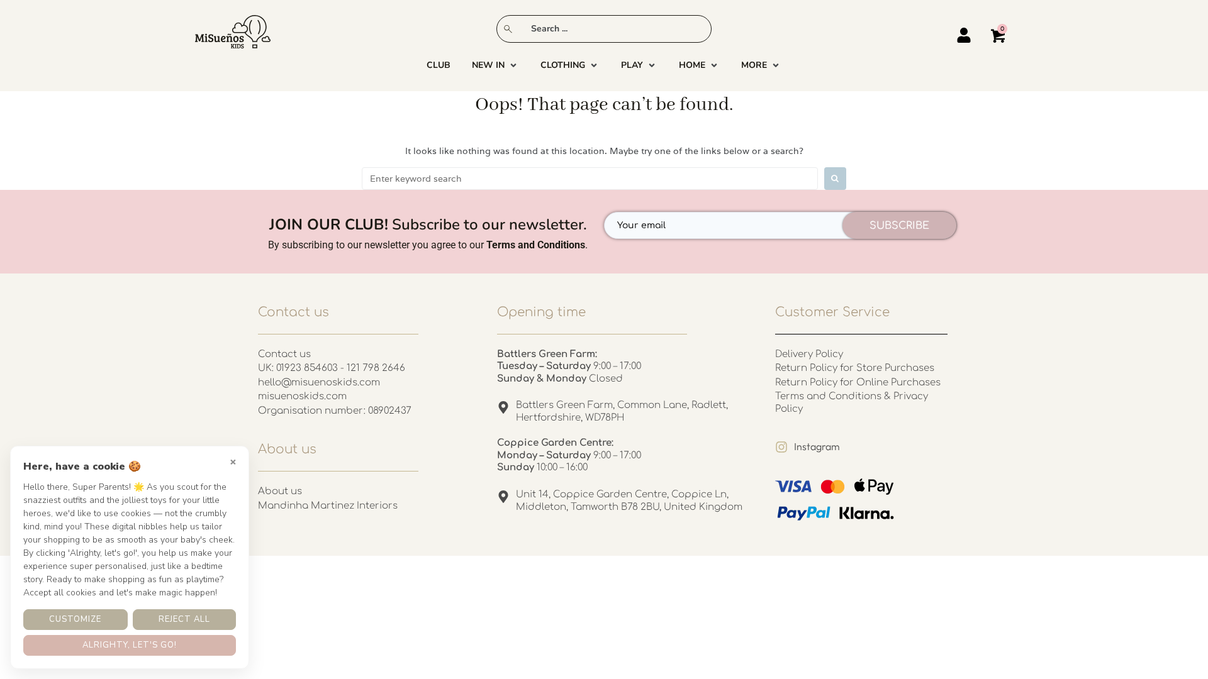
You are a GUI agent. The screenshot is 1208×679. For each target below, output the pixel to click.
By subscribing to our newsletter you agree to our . (428, 245)
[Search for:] (590, 178)
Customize (75, 619)
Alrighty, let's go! (129, 645)
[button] (495, 65)
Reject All (184, 619)
